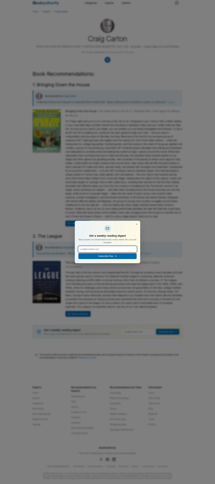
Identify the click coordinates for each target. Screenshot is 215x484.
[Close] (137, 224)
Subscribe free (105, 256)
